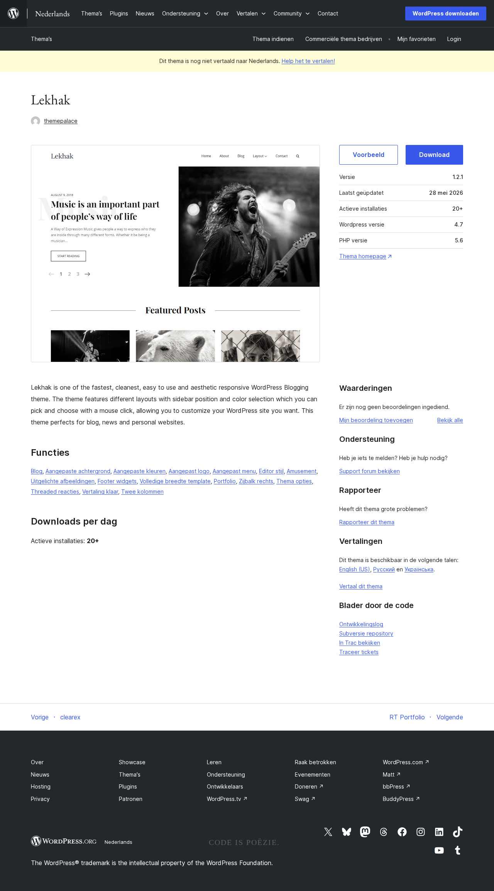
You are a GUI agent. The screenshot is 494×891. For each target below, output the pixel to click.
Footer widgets (117, 481)
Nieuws (40, 774)
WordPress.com (406, 762)
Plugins (128, 786)
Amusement (301, 471)
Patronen (130, 799)
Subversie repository (366, 633)
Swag (305, 799)
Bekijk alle (450, 420)
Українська (418, 569)
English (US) (354, 569)
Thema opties (294, 481)
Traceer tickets (359, 652)
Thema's (129, 774)
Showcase (132, 762)
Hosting (41, 786)
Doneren (309, 786)
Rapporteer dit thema (366, 522)
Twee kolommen (142, 491)
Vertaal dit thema (360, 586)
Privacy (40, 799)
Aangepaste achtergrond (78, 471)
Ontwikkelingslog (361, 624)
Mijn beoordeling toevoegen (376, 420)
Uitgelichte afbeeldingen (63, 481)
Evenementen (312, 774)
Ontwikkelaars (225, 786)
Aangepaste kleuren (139, 471)
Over (37, 762)
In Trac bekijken (359, 642)
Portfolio (225, 481)
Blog (36, 471)
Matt (392, 774)
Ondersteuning (226, 774)
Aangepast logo (189, 471)
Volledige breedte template (175, 481)
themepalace (61, 121)
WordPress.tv (227, 799)
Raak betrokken (315, 762)
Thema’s (41, 39)
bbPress (397, 786)
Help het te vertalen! (308, 61)
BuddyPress (401, 799)
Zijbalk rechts (256, 481)
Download (434, 154)
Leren (214, 762)
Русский (384, 569)
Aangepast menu (234, 471)
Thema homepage (362, 256)
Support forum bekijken (369, 471)
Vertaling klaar (100, 491)
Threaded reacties (55, 491)
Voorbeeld (368, 154)
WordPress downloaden (446, 13)
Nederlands (118, 842)
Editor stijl (271, 471)
